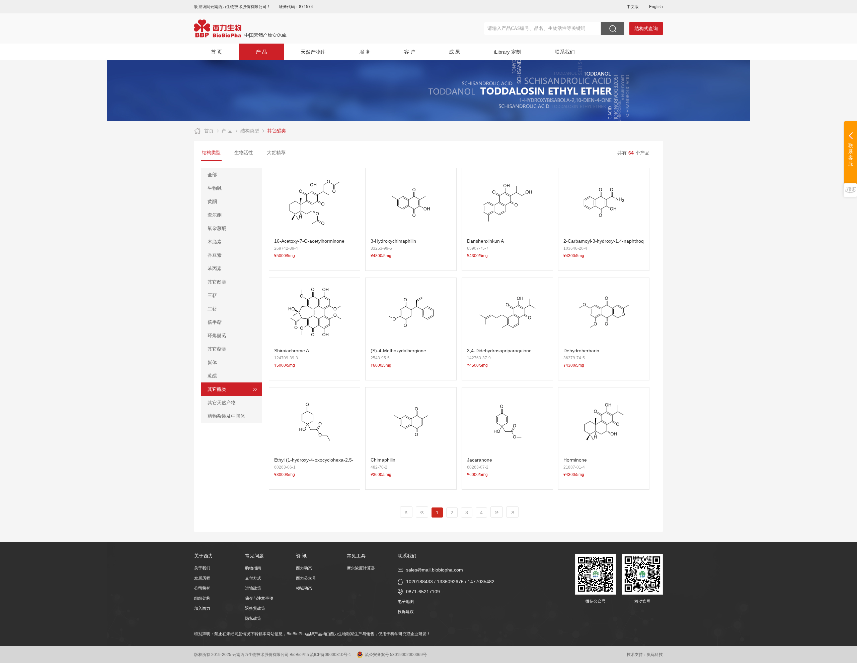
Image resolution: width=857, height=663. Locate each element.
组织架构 (202, 598)
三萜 (212, 295)
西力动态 (304, 568)
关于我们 (202, 568)
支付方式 (253, 578)
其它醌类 (276, 130)
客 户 (409, 52)
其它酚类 (217, 282)
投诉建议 (406, 611)
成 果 (454, 52)
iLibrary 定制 (507, 52)
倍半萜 (215, 322)
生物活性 (243, 152)
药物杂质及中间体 (226, 416)
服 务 (365, 52)
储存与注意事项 (259, 598)
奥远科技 (655, 654)
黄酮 (212, 201)
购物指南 (253, 568)
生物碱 (215, 188)
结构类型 (249, 130)
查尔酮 (215, 215)
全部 (212, 174)
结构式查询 (646, 28)
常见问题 (254, 555)
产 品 (261, 52)
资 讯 (301, 555)
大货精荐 (276, 152)
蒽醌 (212, 375)
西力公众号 (306, 578)
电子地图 (406, 601)
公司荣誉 (202, 588)
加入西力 (202, 608)
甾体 (212, 362)
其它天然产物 (222, 402)
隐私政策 (253, 618)
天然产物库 (313, 52)
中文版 (633, 6)
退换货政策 (255, 608)
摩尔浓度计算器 (361, 568)
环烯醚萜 (217, 335)
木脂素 (215, 241)
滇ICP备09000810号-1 (330, 654)
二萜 (212, 308)
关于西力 (203, 555)
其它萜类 (217, 349)
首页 (209, 130)
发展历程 (202, 578)
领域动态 (304, 588)
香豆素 (215, 255)
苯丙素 (215, 268)
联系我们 (565, 52)
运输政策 (253, 588)
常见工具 (356, 555)
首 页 (216, 52)
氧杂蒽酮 (217, 228)
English (656, 6)
